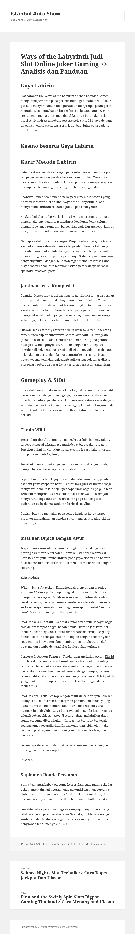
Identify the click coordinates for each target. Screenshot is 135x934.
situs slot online (98, 844)
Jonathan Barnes (55, 844)
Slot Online (76, 844)
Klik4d (109, 656)
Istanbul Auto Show (35, 13)
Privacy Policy (29, 927)
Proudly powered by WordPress (59, 927)
